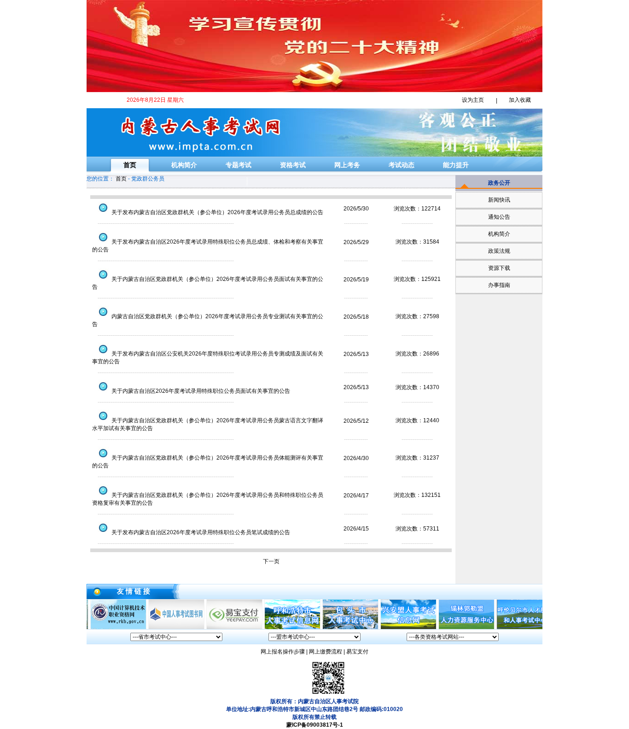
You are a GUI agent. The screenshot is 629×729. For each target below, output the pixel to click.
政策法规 (499, 251)
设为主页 (473, 100)
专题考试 (238, 165)
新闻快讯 (499, 200)
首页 (129, 165)
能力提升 (456, 165)
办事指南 (499, 285)
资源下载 (499, 268)
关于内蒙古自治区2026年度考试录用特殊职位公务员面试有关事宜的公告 (200, 391)
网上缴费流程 (325, 651)
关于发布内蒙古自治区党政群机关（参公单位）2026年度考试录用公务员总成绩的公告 (216, 212)
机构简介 (184, 165)
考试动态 (401, 165)
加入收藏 (520, 100)
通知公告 (499, 217)
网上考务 (347, 165)
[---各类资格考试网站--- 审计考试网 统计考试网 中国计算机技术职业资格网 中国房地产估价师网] (453, 637)
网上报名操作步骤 (283, 651)
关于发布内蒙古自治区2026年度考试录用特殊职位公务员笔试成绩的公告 (200, 532)
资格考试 (293, 165)
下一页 (271, 561)
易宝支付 (357, 651)
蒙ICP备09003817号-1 (314, 725)
